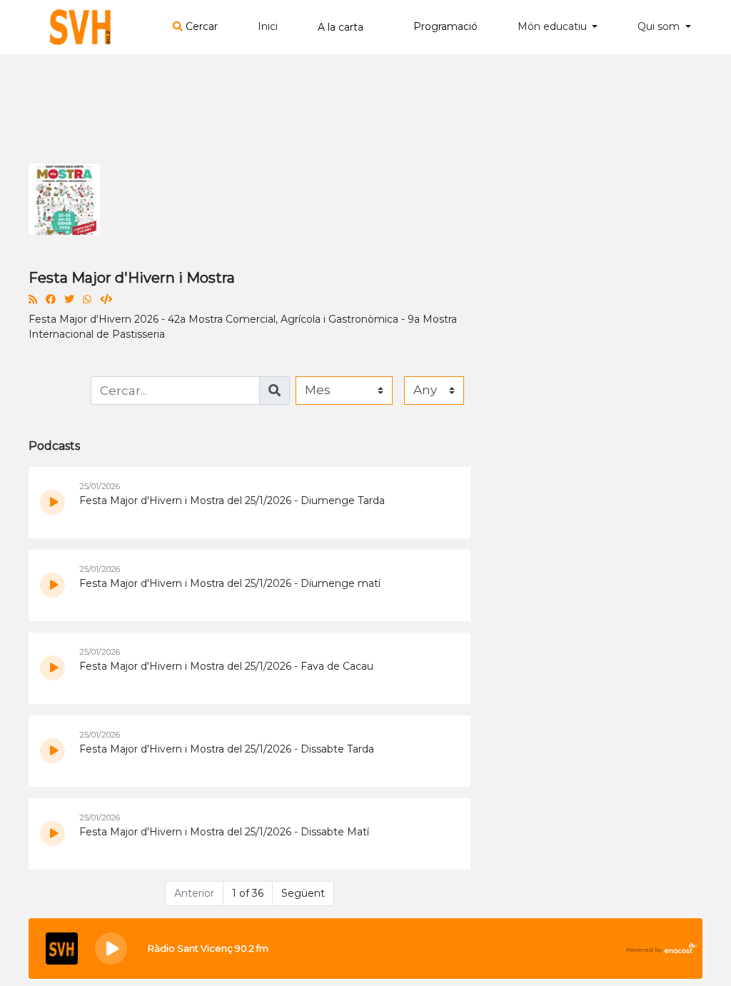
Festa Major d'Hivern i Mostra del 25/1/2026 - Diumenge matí (229, 583)
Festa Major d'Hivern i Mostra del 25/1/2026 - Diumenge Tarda (232, 500)
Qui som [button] (659, 26)
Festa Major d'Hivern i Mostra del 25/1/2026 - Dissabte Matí (224, 831)
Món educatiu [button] (554, 26)
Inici (268, 26)
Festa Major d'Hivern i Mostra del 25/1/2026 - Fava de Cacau (226, 666)
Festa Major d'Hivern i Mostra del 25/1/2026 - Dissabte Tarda (226, 749)
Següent (303, 893)
